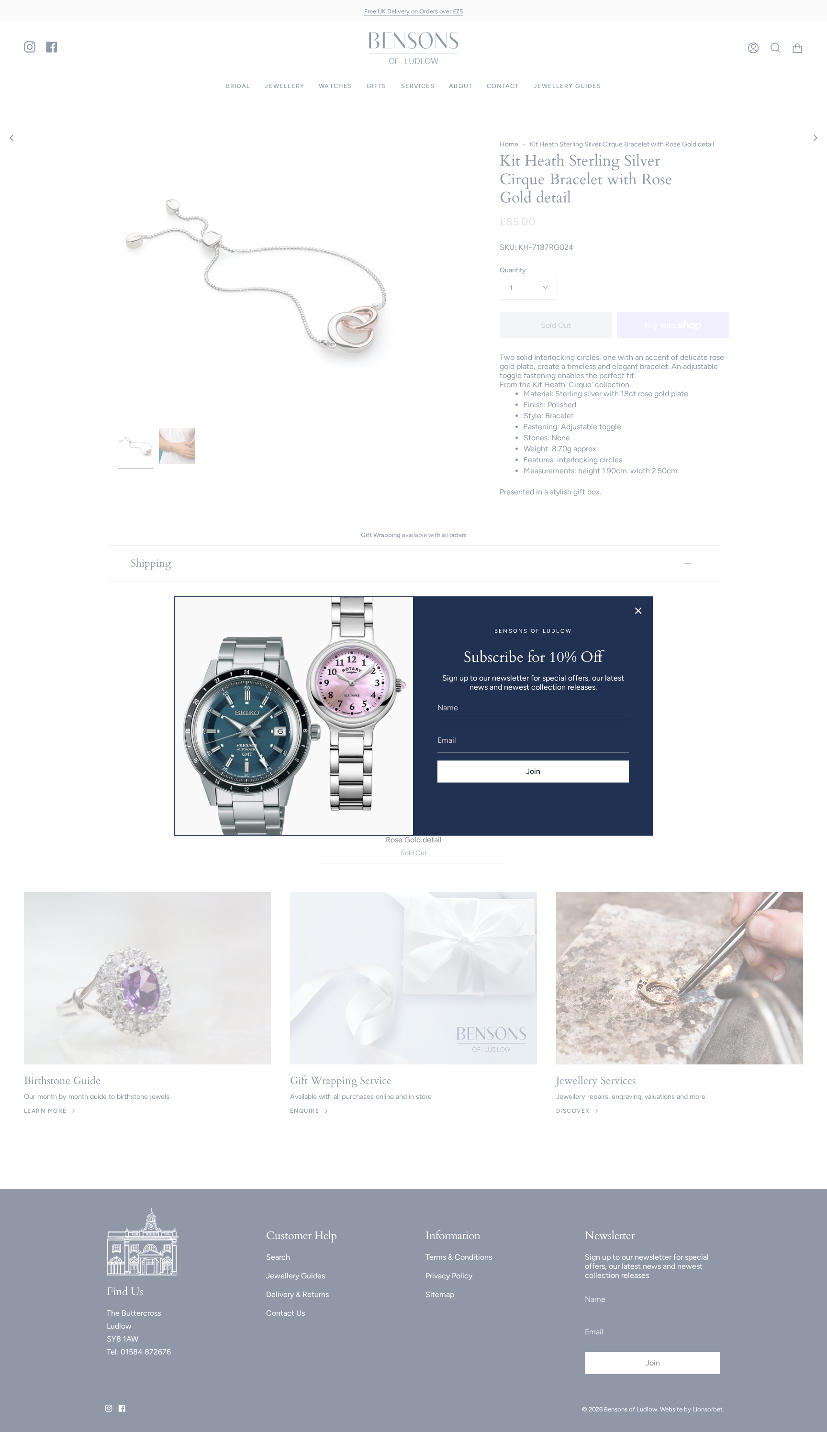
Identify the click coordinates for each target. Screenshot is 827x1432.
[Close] (638, 610)
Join (533, 771)
